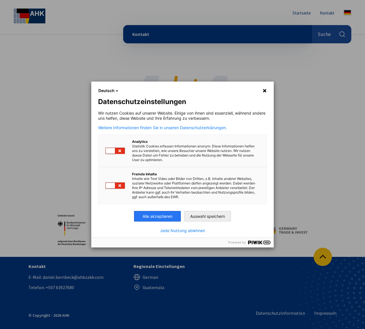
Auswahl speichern (207, 216)
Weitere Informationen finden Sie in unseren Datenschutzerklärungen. (162, 127)
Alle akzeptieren (158, 216)
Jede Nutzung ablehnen (182, 230)
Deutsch (106, 90)
